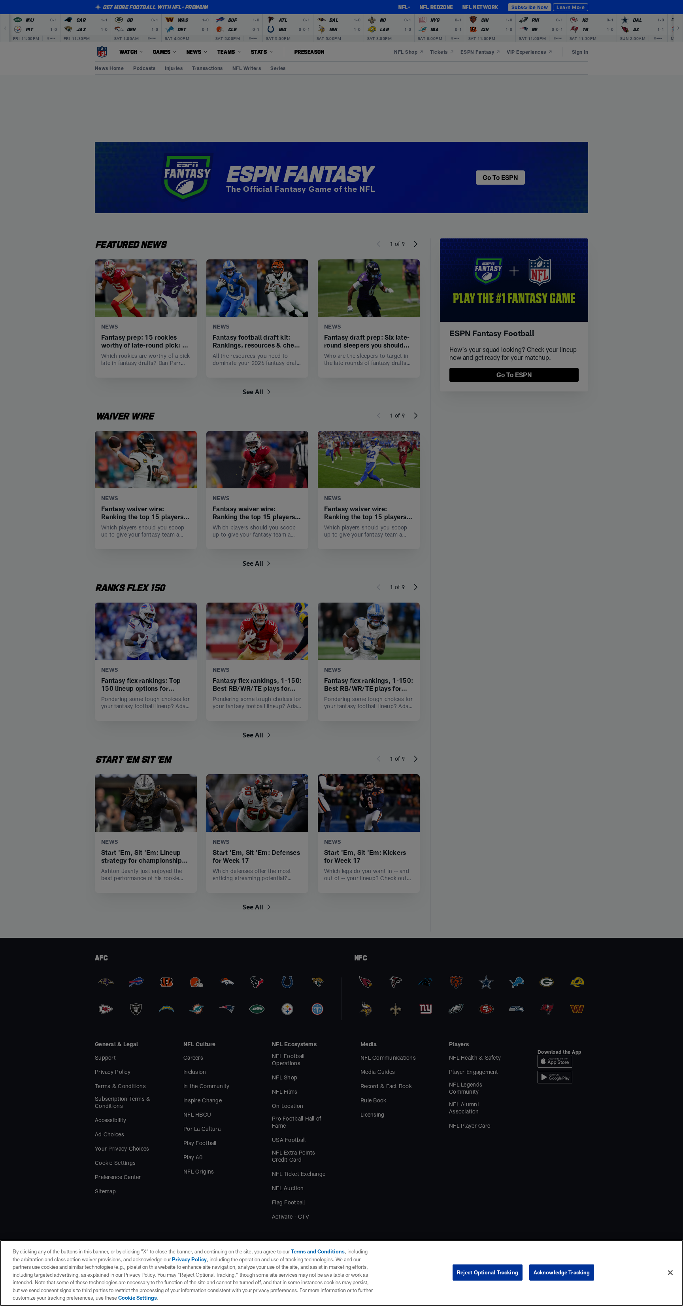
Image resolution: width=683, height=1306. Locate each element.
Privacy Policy (189, 1259)
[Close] (670, 1272)
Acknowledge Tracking (562, 1272)
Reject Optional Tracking (487, 1272)
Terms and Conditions (318, 1251)
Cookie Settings (137, 1298)
